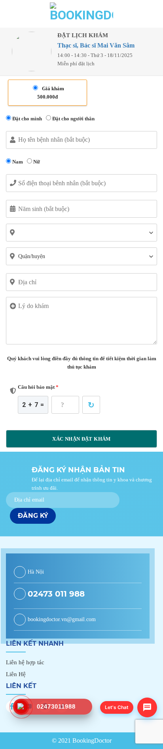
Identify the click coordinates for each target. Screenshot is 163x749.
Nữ (36, 162)
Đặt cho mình (26, 119)
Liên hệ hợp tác (25, 662)
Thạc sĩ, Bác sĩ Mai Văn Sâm (96, 45)
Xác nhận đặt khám (81, 439)
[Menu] (11, 14)
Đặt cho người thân (73, 119)
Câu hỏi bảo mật (38, 387)
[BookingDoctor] (81, 14)
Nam (17, 162)
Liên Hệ (16, 674)
